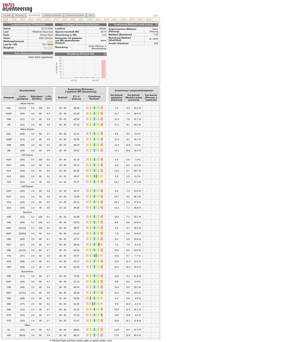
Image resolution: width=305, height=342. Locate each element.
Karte (50, 41)
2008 (5, 19)
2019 (98, 19)
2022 (123, 19)
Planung (19, 15)
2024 (140, 19)
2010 (22, 19)
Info (91, 15)
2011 (30, 19)
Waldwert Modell (53, 15)
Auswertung (34, 15)
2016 (72, 19)
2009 (14, 19)
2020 (106, 19)
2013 (47, 19)
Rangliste (48, 48)
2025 (148, 19)
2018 (89, 19)
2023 (131, 19)
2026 (5, 22)
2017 (81, 19)
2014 (55, 19)
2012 (39, 19)
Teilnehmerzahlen (75, 15)
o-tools (7, 15)
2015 (64, 19)
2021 (114, 19)
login (155, 15)
